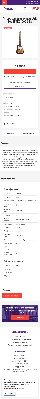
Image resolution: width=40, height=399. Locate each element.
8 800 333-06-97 (20, 358)
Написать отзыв (11, 296)
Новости (23, 336)
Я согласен (9, 394)
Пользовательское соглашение (20, 345)
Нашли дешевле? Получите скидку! (20, 82)
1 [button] (18, 52)
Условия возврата (20, 342)
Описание (10, 133)
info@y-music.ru (20, 367)
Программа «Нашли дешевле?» (20, 339)
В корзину (21, 72)
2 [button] (21, 52)
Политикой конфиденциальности (14, 388)
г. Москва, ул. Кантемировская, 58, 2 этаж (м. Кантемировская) (20, 370)
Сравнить (10, 124)
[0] (36, 9)
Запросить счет (20, 86)
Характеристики (29, 133)
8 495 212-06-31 (20, 355)
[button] (1, 133)
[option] (20, 42)
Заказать (20, 317)
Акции (15, 336)
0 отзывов (9, 97)
